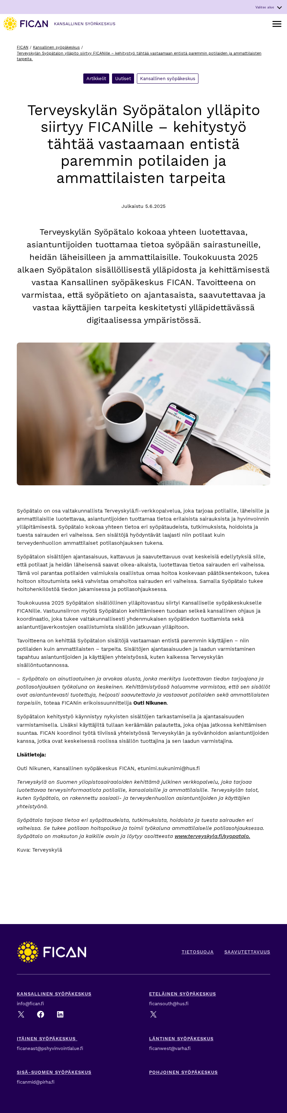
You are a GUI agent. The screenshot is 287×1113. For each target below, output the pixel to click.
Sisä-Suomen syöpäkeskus (54, 1072)
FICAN (22, 47)
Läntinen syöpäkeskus (181, 1038)
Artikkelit (96, 78)
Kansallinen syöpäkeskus (56, 47)
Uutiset (123, 78)
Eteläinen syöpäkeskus (182, 993)
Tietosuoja (198, 951)
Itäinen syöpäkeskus (47, 1038)
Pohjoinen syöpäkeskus (183, 1072)
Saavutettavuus (247, 951)
